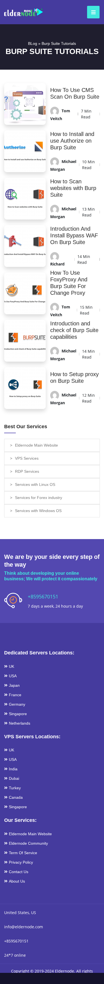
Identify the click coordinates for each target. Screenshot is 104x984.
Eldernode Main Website (36, 445)
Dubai (14, 778)
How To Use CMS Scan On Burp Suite (74, 93)
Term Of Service (23, 853)
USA (13, 676)
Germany (17, 704)
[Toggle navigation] (91, 12)
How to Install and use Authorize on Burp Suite (72, 140)
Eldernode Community (28, 843)
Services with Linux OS (35, 484)
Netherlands (19, 723)
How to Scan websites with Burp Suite (73, 188)
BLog (32, 43)
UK (11, 666)
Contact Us (18, 871)
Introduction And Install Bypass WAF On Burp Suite (74, 235)
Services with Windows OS (38, 510)
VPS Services (27, 458)
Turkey (15, 788)
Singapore (18, 714)
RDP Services (27, 471)
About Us (17, 881)
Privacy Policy (21, 862)
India (13, 769)
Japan (14, 685)
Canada (16, 797)
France (15, 695)
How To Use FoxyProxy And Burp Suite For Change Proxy (68, 283)
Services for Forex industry (38, 497)
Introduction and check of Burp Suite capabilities (74, 330)
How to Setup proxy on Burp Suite (74, 377)
